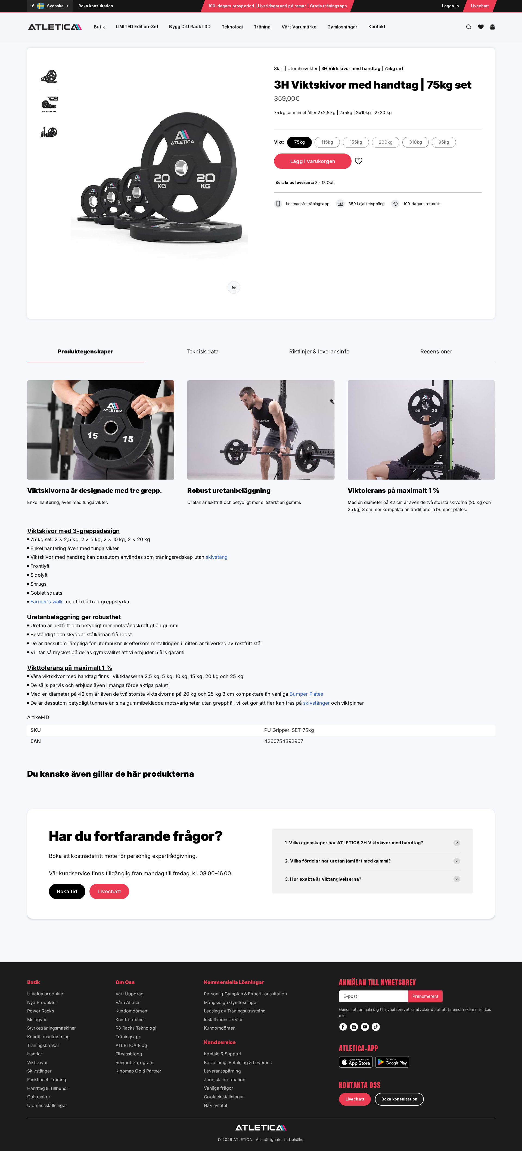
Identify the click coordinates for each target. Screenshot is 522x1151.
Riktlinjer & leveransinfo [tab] (319, 351)
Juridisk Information (224, 1079)
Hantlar (34, 1053)
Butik (99, 27)
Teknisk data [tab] (203, 351)
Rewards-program (134, 1062)
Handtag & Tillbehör (47, 1088)
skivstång (217, 557)
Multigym (36, 1019)
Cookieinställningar (224, 1096)
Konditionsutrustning (48, 1036)
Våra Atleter (128, 1002)
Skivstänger (39, 1071)
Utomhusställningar (47, 1105)
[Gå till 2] (49, 105)
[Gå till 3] (49, 133)
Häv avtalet (215, 1105)
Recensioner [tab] (436, 351)
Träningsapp (128, 1036)
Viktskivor (37, 1062)
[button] (481, 26)
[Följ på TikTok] (376, 1027)
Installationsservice (223, 1019)
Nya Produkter (42, 1002)
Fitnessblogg (129, 1053)
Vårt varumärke (299, 27)
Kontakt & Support (222, 1053)
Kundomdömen (131, 1011)
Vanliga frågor (218, 1088)
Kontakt (376, 26)
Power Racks (40, 1011)
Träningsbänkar (43, 1045)
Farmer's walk (46, 601)
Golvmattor (39, 1096)
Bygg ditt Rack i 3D (189, 26)
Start (279, 68)
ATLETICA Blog (131, 1045)
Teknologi (232, 27)
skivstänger (316, 703)
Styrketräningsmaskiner (51, 1028)
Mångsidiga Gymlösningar (231, 1002)
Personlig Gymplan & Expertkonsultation (245, 993)
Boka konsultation (96, 6)
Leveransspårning (222, 1071)
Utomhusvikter (302, 68)
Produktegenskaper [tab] (85, 351)
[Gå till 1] (49, 77)
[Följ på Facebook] (343, 1027)
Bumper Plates (306, 694)
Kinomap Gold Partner (138, 1071)
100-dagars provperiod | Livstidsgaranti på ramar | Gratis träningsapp (277, 6)
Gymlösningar (342, 27)
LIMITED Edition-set (137, 26)
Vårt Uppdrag (130, 993)
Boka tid (67, 891)
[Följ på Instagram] (354, 1027)
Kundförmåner (130, 1019)
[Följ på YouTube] (365, 1027)
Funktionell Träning (46, 1079)
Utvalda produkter (46, 993)
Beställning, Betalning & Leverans (238, 1062)
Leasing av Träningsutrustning (235, 1011)
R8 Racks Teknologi (136, 1028)
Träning (262, 27)
